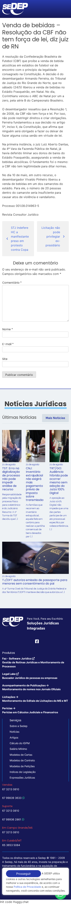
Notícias (14, 731)
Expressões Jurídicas (22, 777)
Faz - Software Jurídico (33, 662)
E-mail (8, 344)
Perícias (30, 710)
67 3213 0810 (10, 789)
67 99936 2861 (11, 819)
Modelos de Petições (22, 766)
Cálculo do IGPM (20, 743)
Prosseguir (23, 873)
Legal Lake (29, 675)
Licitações (35, 698)
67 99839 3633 (11, 797)
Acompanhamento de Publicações (31, 687)
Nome (7, 329)
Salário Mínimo (18, 748)
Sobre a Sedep (18, 726)
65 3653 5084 (11, 845)
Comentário (12, 283)
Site (4, 359)
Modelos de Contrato (22, 760)
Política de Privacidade (27, 886)
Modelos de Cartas (21, 754)
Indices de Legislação (23, 771)
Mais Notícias (55, 418)
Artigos (14, 737)
